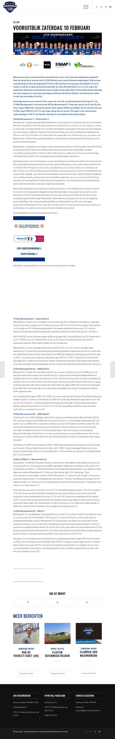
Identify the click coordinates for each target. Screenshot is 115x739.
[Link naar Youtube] (110, 7)
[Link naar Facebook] (97, 7)
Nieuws (31, 648)
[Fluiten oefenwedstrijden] (57, 633)
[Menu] (84, 7)
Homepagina (23, 648)
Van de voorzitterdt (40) (26, 654)
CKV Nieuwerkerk (31, 732)
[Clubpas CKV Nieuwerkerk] (89, 633)
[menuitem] (84, 7)
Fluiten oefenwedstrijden (57, 654)
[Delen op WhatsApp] (87, 602)
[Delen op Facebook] (28, 602)
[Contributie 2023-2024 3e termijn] (2, 369)
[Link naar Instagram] (106, 7)
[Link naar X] (101, 7)
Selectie (61, 648)
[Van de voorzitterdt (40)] (26, 633)
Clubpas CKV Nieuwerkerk (89, 654)
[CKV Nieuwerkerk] (10, 7)
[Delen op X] (57, 602)
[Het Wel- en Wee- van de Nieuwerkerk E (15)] (112, 369)
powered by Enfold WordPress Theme (53, 732)
